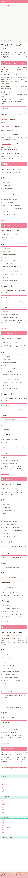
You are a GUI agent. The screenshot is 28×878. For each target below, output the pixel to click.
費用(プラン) (5, 787)
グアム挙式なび (6, 5)
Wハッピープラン (7, 153)
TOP (6, 40)
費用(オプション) (6, 784)
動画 (3, 791)
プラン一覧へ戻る (5, 220)
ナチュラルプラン (7, 127)
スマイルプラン (6, 134)
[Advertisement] (14, 24)
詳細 (3, 780)
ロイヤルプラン (6, 144)
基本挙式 (4, 119)
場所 (3, 782)
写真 (3, 789)
